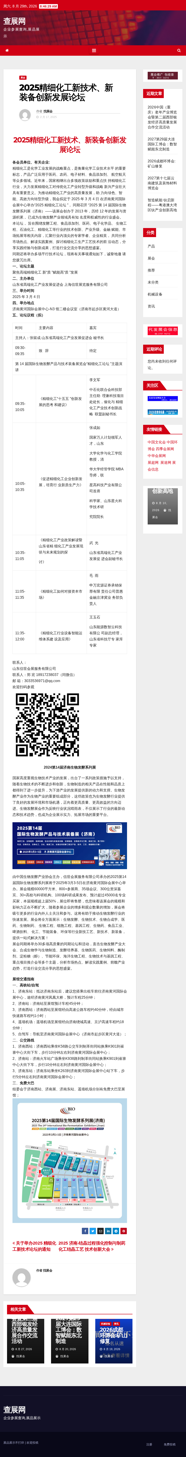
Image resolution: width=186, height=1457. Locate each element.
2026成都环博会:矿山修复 (113, 1335)
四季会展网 (165, 449)
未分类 (153, 282)
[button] (179, 50)
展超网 (153, 462)
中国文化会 (157, 442)
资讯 (116, 1323)
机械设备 (105, 1323)
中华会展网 (157, 456)
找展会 (48, 111)
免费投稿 (170, 1444)
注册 (149, 1444)
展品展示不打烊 (14, 1442)
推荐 (151, 270)
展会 (23, 77)
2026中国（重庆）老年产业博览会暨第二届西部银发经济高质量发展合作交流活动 (24, 1321)
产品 (151, 246)
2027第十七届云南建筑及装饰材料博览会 (162, 183)
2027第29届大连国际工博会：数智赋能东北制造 (68, 1329)
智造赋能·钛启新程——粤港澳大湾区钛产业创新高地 (162, 205)
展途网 (165, 462)
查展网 (14, 21)
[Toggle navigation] (94, 50)
